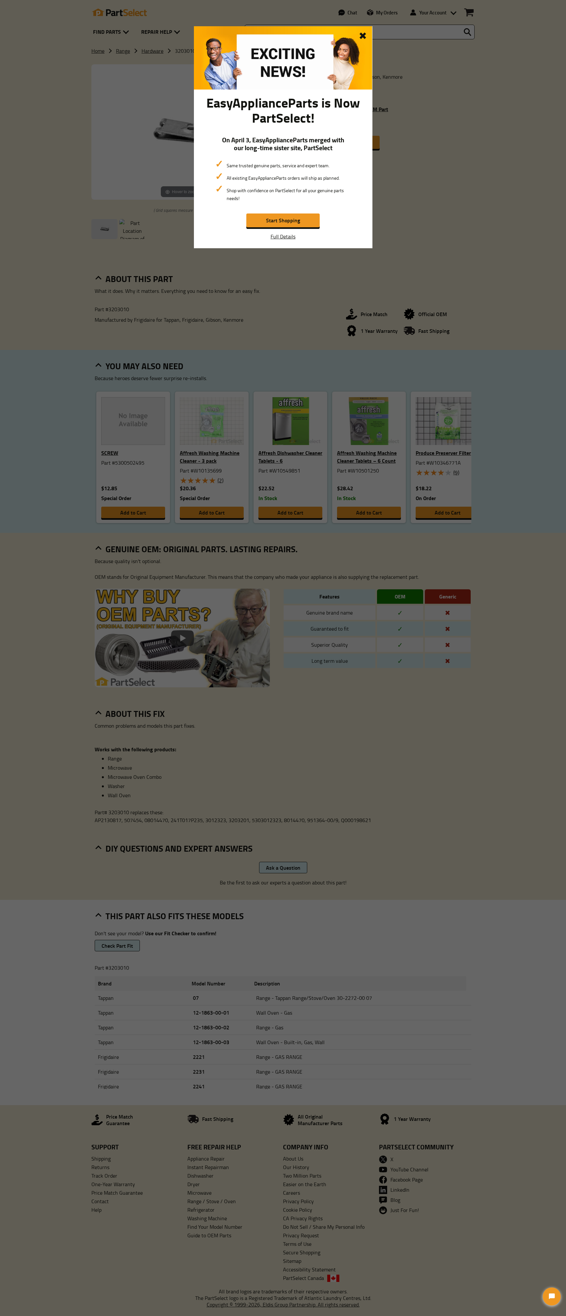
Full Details (283, 236)
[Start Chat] (552, 1296)
